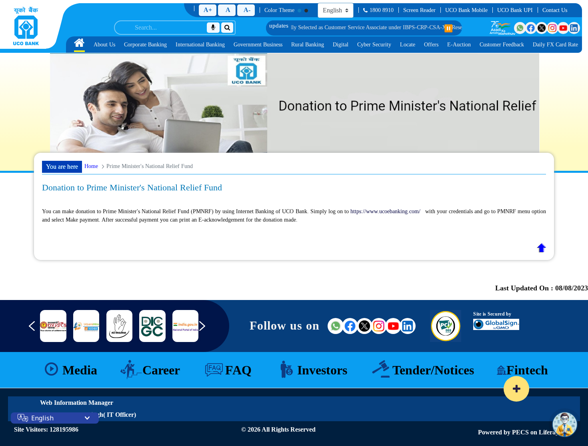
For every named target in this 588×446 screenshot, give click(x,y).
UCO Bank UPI (515, 10)
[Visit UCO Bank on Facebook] (531, 28)
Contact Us (554, 10)
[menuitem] (79, 44)
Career (161, 370)
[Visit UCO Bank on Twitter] (542, 28)
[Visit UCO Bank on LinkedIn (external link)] (408, 326)
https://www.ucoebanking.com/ (385, 211)
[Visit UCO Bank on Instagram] (552, 28)
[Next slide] (208, 330)
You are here (62, 166)
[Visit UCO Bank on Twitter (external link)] (364, 326)
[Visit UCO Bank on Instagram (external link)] (379, 326)
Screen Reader (419, 10)
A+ (208, 9)
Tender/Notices (433, 370)
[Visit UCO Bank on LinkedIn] (574, 28)
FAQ (238, 370)
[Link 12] (152, 326)
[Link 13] (185, 326)
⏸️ (448, 28)
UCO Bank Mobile (466, 10)
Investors (322, 370)
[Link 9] (53, 326)
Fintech (527, 370)
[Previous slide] (26, 330)
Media (79, 370)
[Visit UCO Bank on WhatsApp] (520, 28)
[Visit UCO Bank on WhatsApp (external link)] (336, 326)
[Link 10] (86, 326)
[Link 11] (119, 326)
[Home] (26, 26)
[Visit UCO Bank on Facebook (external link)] (350, 326)
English (42, 418)
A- (247, 9)
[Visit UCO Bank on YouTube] (563, 28)
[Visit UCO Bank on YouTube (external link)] (393, 326)
